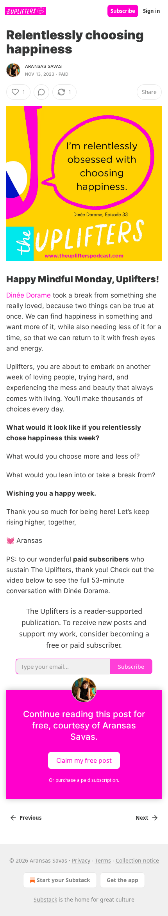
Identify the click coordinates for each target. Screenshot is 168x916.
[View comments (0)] (41, 92)
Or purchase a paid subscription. (84, 780)
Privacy (81, 860)
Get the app (122, 880)
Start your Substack (63, 880)
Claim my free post (84, 760)
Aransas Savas (43, 66)
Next (142, 817)
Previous (30, 817)
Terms (103, 860)
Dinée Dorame (28, 295)
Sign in (151, 10)
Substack (45, 899)
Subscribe (123, 10)
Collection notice (137, 860)
